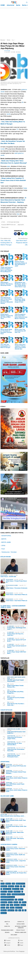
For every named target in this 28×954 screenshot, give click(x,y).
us (25, 910)
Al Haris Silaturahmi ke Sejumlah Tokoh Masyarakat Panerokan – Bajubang (13, 200)
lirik (20, 902)
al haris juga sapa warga (13, 222)
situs (20, 910)
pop (16, 910)
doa (18, 214)
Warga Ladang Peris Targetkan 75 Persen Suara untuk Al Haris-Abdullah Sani (13, 180)
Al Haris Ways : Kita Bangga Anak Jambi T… (16, 628)
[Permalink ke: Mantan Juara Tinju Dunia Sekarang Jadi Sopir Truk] (21, 324)
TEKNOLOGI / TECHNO (9, 552)
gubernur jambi (15, 889)
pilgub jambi (21, 224)
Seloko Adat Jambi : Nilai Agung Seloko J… (15, 839)
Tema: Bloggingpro (20, 951)
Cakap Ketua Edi (11, 729)
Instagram (8, 942)
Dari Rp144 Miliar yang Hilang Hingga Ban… (15, 692)
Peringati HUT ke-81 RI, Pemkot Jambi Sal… (15, 698)
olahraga (12, 907)
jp (22, 891)
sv (22, 910)
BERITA (3, 539)
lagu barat (21, 899)
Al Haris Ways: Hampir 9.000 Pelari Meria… (16, 652)
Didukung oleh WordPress (9, 951)
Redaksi (7, 932)
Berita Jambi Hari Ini (20, 883)
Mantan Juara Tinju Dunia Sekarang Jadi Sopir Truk (20, 331)
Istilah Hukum (5, 557)
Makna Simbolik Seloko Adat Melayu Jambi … (13, 816)
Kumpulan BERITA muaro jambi (7, 897)
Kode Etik (7, 926)
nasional (3, 907)
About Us (7, 921)
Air (22, 102)
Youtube (8, 945)
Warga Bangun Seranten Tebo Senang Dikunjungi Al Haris (7, 284)
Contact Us (20, 921)
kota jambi (3, 894)
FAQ (7, 924)
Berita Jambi (14, 677)
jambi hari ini (3, 891)
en (21, 886)
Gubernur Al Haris (7, 889)
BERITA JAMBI (6, 542)
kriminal (8, 894)
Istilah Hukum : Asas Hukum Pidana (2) (16, 600)
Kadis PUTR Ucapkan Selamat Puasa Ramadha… (16, 772)
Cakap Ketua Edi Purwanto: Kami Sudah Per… (16, 732)
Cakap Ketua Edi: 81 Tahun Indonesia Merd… (14, 743)
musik (11, 905)
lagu (16, 899)
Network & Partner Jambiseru (20, 927)
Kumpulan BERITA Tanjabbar (7, 899)
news (7, 907)
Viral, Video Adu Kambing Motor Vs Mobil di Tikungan (6, 241)
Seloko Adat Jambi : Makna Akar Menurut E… (15, 833)
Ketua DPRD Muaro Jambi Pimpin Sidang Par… (15, 784)
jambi (22, 889)
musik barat (16, 905)
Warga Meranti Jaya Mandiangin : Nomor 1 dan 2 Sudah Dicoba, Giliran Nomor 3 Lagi (21, 284)
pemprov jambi (19, 907)
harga (25, 188)
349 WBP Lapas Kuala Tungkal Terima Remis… (15, 680)
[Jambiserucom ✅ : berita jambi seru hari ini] (14, 2)
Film (8, 702)
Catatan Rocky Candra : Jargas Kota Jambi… (16, 861)
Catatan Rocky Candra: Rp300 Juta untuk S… (15, 855)
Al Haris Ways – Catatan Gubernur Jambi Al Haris (13, 606)
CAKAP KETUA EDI (6, 710)
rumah (3, 149)
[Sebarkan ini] (15, 233)
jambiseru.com (17, 891)
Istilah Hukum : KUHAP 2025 (8, 576)
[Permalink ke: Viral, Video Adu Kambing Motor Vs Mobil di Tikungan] (7, 339)
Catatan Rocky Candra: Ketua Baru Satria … (15, 867)
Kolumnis (15, 585)
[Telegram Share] (22, 233)
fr (1, 889)
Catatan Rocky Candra (9, 844)
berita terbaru (4, 886)
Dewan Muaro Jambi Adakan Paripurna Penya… (16, 778)
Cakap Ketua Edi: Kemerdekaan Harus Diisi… (15, 750)
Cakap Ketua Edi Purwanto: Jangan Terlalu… (14, 737)
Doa (8, 684)
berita (13, 883)
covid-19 (17, 886)
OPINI (3, 545)
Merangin (3, 905)
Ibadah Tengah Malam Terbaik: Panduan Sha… (15, 686)
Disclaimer (14, 934)
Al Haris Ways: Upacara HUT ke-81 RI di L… (16, 640)
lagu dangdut (4, 902)
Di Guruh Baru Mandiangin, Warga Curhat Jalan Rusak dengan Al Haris (20, 300)
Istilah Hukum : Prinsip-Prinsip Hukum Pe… (16, 581)
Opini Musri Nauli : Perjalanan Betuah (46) (21, 241)
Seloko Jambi (4, 814)
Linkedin (21, 942)
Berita (8, 677)
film (24, 886)
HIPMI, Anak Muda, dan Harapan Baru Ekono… (16, 873)
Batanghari (8, 883)
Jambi (8, 114)
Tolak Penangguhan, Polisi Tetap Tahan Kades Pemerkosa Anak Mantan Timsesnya (21, 316)
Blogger (21, 945)
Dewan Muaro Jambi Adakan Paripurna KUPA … (16, 790)
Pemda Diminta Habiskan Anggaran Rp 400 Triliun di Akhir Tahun (7, 316)
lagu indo (10, 902)
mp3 (8, 905)
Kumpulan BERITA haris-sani (8, 224)
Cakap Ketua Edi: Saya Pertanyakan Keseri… (13, 756)
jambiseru (10, 891)
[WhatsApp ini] (25, 233)
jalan (8, 166)
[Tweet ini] (18, 233)
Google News (20, 924)
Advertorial (5, 762)
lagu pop (16, 902)
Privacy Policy (20, 930)
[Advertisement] (14, 23)
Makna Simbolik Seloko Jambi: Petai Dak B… (16, 821)
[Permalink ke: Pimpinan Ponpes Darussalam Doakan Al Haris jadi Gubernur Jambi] (21, 257)
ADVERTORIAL (6, 536)
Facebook (8, 940)
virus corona (3, 913)
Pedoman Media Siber (7, 930)
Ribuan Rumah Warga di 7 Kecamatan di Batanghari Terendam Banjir (6, 331)
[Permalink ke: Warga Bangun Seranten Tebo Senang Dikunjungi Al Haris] (7, 277)
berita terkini (11, 886)
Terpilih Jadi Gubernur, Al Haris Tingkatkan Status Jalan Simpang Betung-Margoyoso (7, 269)
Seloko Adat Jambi (7, 796)
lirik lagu (24, 902)
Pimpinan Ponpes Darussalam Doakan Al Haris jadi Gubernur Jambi (21, 264)
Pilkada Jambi (4, 227)
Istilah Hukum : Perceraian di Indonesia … (16, 588)
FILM (3, 549)
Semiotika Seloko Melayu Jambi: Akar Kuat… (16, 827)
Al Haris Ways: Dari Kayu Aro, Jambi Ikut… (15, 634)
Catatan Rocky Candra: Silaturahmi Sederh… (15, 849)
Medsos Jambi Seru (20, 932)
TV (17, 129)
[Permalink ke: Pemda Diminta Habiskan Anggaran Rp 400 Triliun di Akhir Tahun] (7, 309)
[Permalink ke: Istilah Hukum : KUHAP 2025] (14, 566)
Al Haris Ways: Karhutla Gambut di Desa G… (16, 646)
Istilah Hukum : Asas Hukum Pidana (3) (16, 594)
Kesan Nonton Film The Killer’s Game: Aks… (15, 704)
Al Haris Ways (10, 626)
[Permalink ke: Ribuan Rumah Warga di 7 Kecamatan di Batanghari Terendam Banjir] (7, 324)
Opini (8, 690)
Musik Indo (23, 905)
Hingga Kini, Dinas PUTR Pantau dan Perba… (16, 766)
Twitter (21, 940)
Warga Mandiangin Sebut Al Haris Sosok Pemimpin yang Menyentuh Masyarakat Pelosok (7, 300)
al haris (3, 222)
